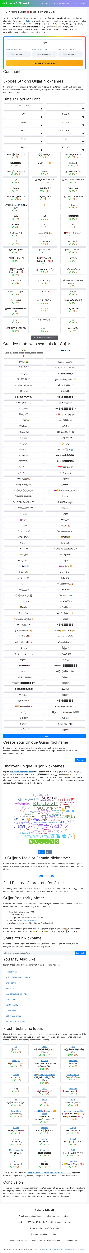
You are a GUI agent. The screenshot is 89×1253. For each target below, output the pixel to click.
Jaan (44, 1089)
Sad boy (73, 1161)
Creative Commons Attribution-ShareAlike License (49, 1173)
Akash (16, 1139)
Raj (16, 1100)
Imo (73, 1047)
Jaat (44, 1161)
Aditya (16, 1128)
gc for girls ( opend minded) (18, 977)
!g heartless (11, 1010)
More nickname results (43, 337)
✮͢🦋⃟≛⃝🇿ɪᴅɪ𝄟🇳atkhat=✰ (44, 1075)
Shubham (44, 1150)
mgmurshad (11, 999)
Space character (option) (40, 49)
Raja (73, 1100)
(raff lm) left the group (15, 1021)
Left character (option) (14, 49)
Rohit (16, 1161)
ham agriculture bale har (16, 994)
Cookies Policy (56, 1249)
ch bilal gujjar (11, 972)
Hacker (44, 1128)
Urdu (44, 1100)
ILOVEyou (16, 1061)
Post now (80, 760)
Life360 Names (79, 3)
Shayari (44, 1061)
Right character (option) (66, 49)
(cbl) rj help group (13, 1016)
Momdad (73, 1089)
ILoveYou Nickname (61, 3)
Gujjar (28, 21)
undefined (73, 1061)
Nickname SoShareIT (15, 3)
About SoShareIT (41, 1249)
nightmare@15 (12, 1005)
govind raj (10, 988)
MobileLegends (16, 1150)
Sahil (73, 1150)
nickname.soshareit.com (21, 772)
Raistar (16, 1075)
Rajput (73, 1139)
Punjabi (73, 1128)
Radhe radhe (73, 1075)
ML (16, 1047)
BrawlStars (16, 1111)
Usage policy (69, 1249)
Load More (44, 736)
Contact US (80, 1249)
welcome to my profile (73, 1111)
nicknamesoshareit (28, 920)
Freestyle (44, 1139)
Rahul (44, 1047)
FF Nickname (45, 3)
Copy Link (80, 953)
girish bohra (11, 983)
